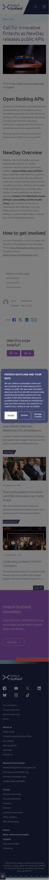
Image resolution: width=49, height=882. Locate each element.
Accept (10, 415)
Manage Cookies (38, 415)
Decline (24, 415)
